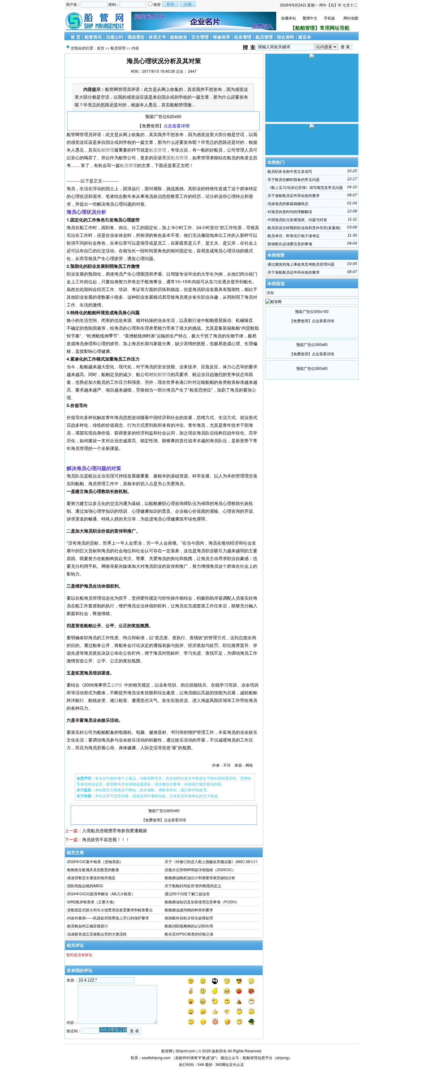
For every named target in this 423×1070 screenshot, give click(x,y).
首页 (100, 47)
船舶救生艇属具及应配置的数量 (93, 869)
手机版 (329, 17)
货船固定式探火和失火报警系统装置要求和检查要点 (110, 909)
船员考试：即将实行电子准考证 (294, 235)
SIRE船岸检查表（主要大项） (92, 901)
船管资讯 (93, 37)
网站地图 (350, 17)
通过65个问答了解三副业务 (187, 893)
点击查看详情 (177, 125)
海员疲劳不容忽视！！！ (106, 839)
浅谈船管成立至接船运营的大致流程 (97, 933)
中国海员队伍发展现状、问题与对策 (297, 219)
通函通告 (136, 37)
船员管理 (264, 37)
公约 (115, 685)
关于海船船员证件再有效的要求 (294, 195)
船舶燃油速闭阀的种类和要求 (189, 909)
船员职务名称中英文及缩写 (290, 171)
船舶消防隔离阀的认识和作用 (189, 925)
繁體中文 (310, 17)
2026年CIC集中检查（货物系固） (95, 861)
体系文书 (157, 37)
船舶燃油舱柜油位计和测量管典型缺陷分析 (200, 877)
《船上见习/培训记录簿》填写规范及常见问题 (305, 187)
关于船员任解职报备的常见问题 (294, 179)
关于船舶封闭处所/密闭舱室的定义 (193, 885)
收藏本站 (288, 17)
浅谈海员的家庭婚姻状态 (288, 203)
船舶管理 (105, 150)
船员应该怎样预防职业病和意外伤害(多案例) (304, 227)
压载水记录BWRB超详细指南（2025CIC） (200, 869)
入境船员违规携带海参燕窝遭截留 (114, 830)
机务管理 (242, 37)
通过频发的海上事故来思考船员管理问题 (301, 264)
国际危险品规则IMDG (85, 885)
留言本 (304, 37)
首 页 (76, 37)
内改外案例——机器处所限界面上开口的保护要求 (108, 917)
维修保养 (221, 37)
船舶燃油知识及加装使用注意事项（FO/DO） (202, 901)
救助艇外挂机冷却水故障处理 (189, 917)
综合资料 (285, 37)
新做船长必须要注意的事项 (290, 243)
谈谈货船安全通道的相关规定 (91, 877)
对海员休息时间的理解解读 (290, 211)
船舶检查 (178, 37)
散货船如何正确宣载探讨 (87, 925)
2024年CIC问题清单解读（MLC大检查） (101, 893)
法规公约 (114, 37)
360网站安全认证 (229, 1064)
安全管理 (200, 37)
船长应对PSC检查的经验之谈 (189, 933)
